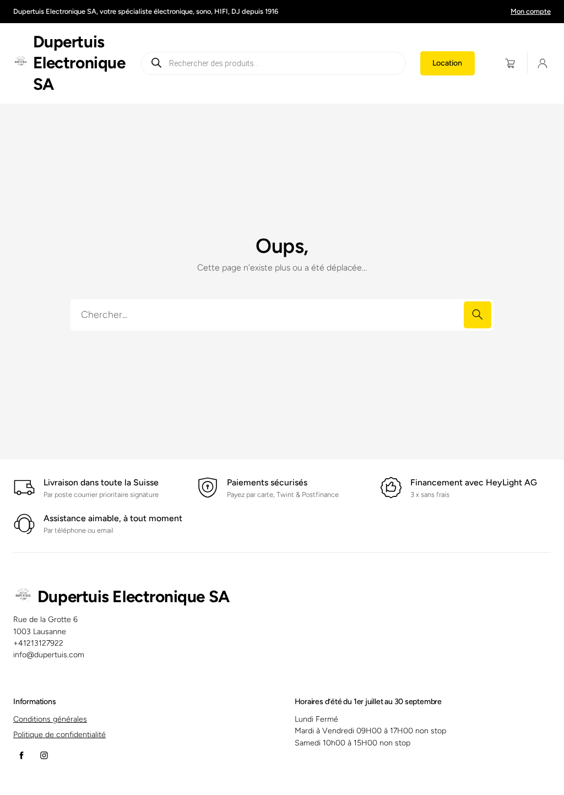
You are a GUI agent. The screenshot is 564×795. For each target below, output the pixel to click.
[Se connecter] (542, 63)
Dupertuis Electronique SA (79, 63)
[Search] (477, 314)
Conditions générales (50, 719)
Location (447, 63)
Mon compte (531, 11)
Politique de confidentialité (59, 734)
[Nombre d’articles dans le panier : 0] (510, 63)
